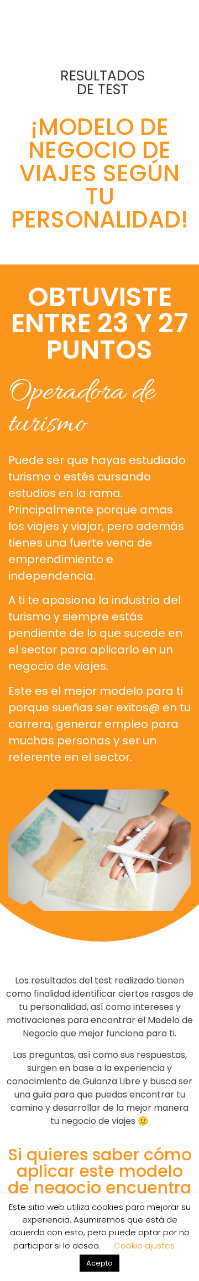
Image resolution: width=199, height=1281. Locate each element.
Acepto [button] (99, 1263)
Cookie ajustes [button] (144, 1245)
